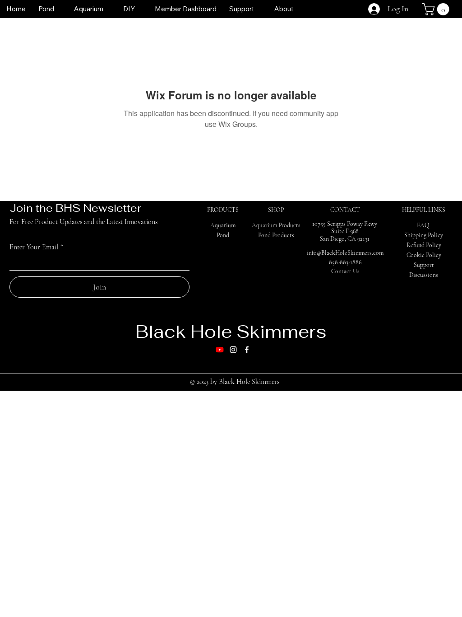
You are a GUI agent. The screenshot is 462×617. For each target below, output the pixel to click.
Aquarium (223, 225)
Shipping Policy (423, 235)
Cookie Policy (424, 255)
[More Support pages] (259, 9)
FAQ (423, 225)
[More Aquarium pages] (108, 9)
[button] (437, 9)
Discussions (423, 275)
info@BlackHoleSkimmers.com (345, 253)
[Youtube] (219, 349)
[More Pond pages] (59, 9)
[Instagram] (233, 349)
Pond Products (276, 235)
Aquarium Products (276, 225)
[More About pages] (298, 9)
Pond (223, 235)
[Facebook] (246, 349)
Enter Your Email (33, 247)
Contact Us (345, 271)
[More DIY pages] (140, 9)
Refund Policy (424, 245)
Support (424, 265)
